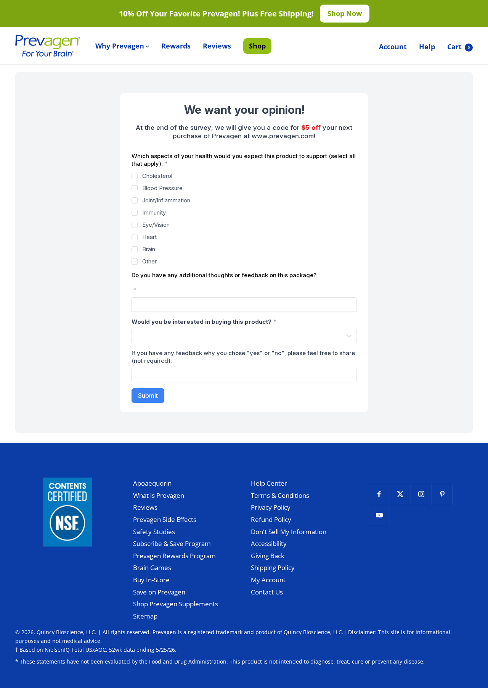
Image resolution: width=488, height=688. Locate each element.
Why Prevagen (119, 45)
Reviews (217, 45)
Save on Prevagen (159, 592)
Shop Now (344, 13)
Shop (257, 45)
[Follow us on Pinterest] (442, 494)
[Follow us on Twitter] (400, 494)
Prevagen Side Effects (164, 519)
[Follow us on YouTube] (379, 515)
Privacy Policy (271, 507)
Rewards (176, 45)
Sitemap (145, 616)
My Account (268, 579)
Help (427, 46)
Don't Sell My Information (288, 531)
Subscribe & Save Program (172, 543)
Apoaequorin (152, 483)
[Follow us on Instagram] (421, 494)
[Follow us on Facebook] (379, 494)
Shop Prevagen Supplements (175, 603)
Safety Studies (154, 531)
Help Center (269, 483)
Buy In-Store (151, 579)
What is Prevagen (158, 495)
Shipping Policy (273, 567)
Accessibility (269, 543)
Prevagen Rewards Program (174, 555)
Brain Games (152, 567)
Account (393, 46)
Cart (458, 46)
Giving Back (267, 555)
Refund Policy (271, 519)
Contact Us (267, 592)
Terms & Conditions (280, 495)
